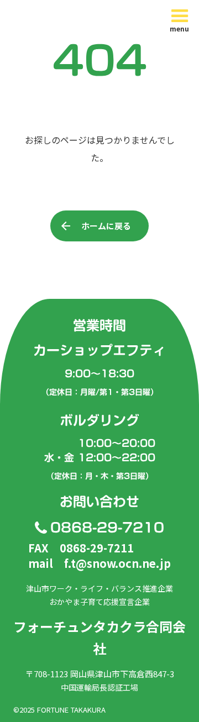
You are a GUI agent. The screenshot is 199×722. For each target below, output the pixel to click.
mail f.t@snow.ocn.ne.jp (99, 563)
